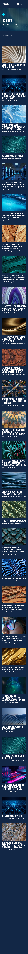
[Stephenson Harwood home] (5, 4)
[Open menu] (25, 4)
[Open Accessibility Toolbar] (18, 4)
